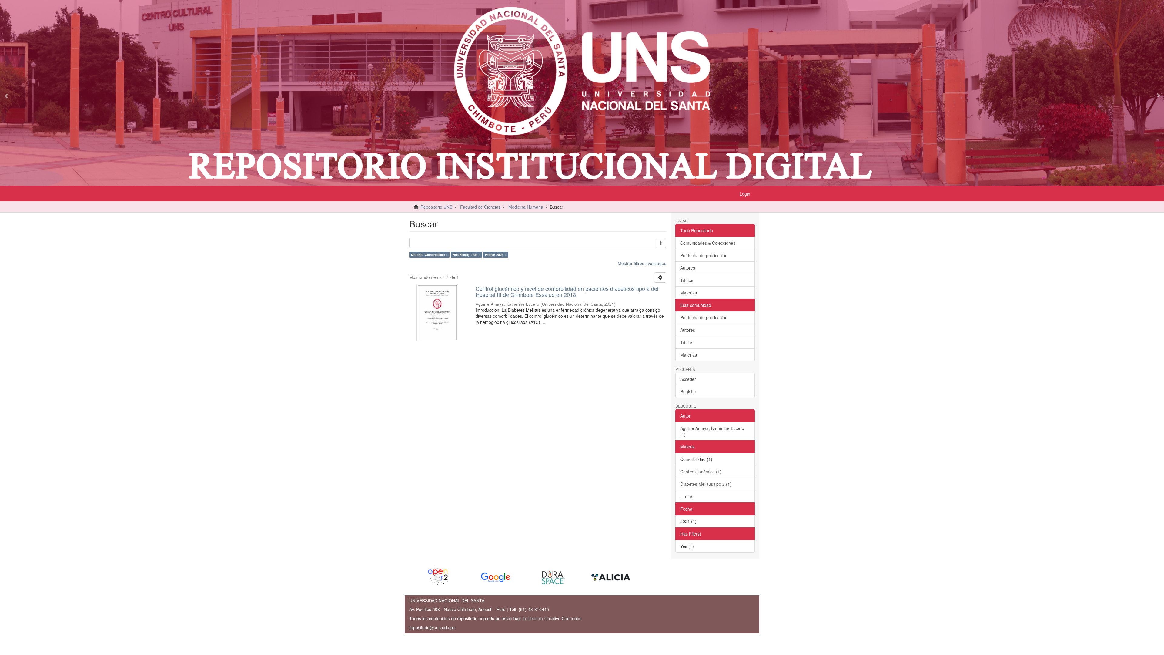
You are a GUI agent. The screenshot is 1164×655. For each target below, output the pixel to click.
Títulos (686, 280)
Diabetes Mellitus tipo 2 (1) (705, 484)
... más (686, 496)
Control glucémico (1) (700, 472)
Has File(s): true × (466, 254)
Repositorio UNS (436, 207)
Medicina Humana (525, 207)
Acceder (688, 379)
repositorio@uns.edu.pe (432, 627)
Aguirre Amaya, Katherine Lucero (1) (712, 431)
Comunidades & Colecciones (707, 243)
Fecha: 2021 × (495, 254)
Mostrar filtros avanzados (642, 263)
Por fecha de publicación (704, 255)
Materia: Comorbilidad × (429, 254)
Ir (661, 243)
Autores (687, 268)
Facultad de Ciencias (480, 207)
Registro (688, 391)
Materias (688, 293)
